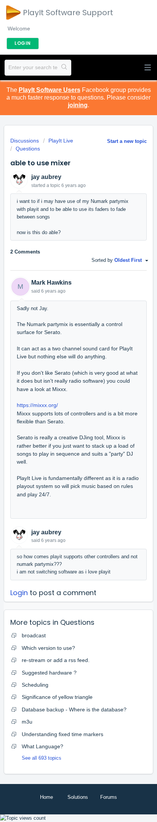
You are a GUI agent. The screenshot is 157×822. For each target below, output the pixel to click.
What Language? (42, 746)
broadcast (34, 635)
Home (46, 797)
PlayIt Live (60, 141)
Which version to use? (48, 648)
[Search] (64, 67)
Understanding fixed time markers (62, 734)
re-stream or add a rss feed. (56, 660)
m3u (27, 722)
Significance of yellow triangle (57, 697)
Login (19, 592)
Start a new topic (127, 141)
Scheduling (35, 685)
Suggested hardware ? (49, 673)
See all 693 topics (41, 758)
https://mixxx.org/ (37, 405)
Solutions (77, 797)
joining (78, 105)
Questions (28, 149)
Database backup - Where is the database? (74, 709)
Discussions (24, 141)
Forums (108, 797)
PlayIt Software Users (49, 90)
